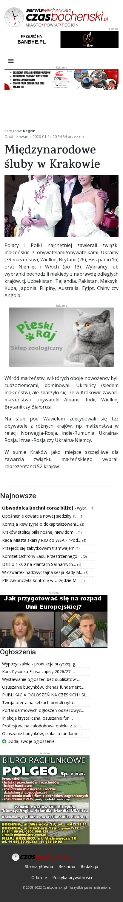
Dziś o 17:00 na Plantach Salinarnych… (39, 564)
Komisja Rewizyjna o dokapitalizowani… (41, 524)
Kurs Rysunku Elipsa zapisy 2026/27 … (38, 671)
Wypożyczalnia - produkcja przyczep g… (40, 664)
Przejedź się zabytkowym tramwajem (39, 548)
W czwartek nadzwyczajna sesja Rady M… (43, 572)
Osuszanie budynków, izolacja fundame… (42, 733)
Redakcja (89, 866)
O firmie (39, 877)
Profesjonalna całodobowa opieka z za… (41, 726)
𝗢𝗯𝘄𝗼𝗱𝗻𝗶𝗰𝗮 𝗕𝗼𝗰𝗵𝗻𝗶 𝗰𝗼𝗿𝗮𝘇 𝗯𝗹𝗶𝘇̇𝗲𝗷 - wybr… (46, 508)
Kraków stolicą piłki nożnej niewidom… (40, 532)
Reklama (67, 866)
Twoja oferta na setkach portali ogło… (39, 702)
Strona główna (39, 866)
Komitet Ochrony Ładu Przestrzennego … (42, 556)
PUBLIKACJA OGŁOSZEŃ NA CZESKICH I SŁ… (45, 695)
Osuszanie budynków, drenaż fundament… (43, 687)
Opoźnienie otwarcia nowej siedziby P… (41, 516)
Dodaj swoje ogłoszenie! (31, 741)
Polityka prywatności (72, 877)
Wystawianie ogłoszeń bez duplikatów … (41, 679)
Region (29, 130)
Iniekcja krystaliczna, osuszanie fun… (37, 718)
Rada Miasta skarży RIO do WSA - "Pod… (42, 540)
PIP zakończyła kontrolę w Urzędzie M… (41, 580)
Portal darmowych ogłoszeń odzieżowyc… (43, 710)
